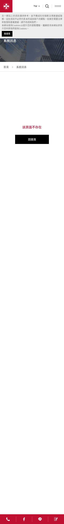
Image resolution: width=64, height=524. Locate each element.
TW (35, 6)
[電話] (8, 519)
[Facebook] (24, 519)
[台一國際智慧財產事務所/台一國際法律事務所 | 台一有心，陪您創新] (6, 6)
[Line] (40, 519)
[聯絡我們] (56, 519)
